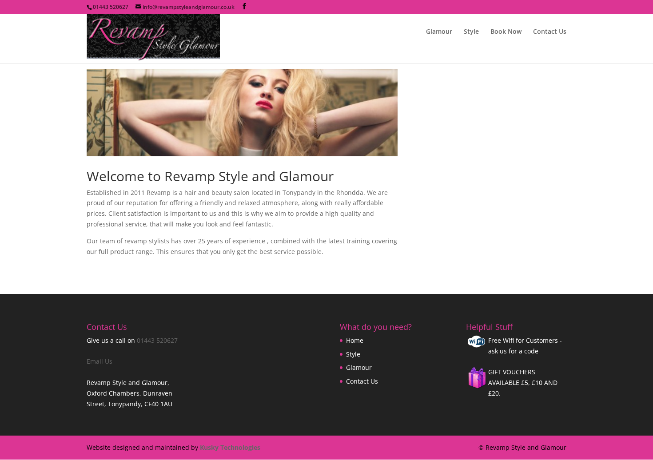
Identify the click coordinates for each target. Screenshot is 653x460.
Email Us (99, 361)
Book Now (506, 32)
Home (354, 340)
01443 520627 (157, 340)
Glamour (439, 32)
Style (471, 32)
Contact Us (549, 32)
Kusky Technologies (230, 447)
